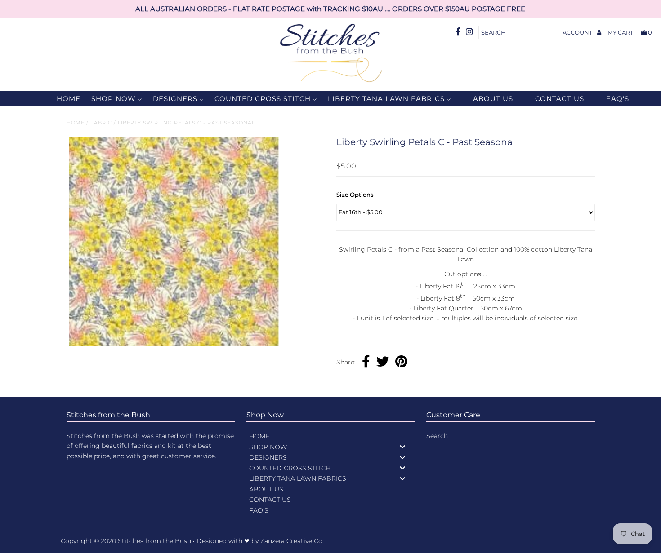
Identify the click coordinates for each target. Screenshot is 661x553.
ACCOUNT (578, 32)
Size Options (354, 194)
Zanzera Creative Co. (292, 541)
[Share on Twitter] (382, 362)
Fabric (101, 122)
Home (76, 122)
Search (437, 436)
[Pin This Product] (401, 362)
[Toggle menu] (402, 446)
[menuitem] (63, 98)
